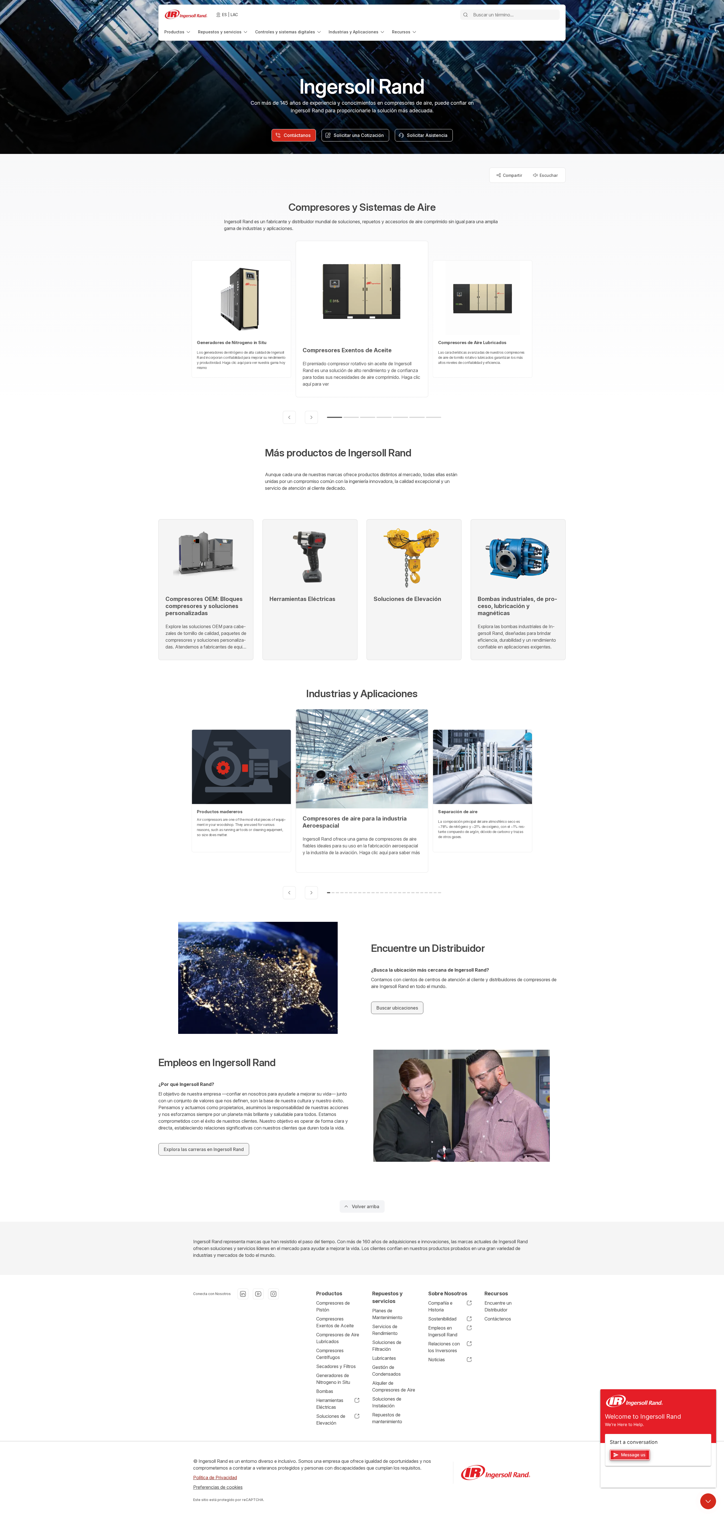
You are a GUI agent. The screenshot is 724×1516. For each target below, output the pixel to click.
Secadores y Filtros (336, 1366)
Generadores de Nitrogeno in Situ (333, 1379)
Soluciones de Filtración (386, 1345)
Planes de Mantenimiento (387, 1314)
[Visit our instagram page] (273, 1294)
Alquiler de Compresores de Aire (393, 1386)
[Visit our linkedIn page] (243, 1294)
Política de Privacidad (215, 1477)
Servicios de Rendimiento (385, 1330)
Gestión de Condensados (386, 1370)
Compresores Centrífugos (330, 1354)
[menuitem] (177, 32)
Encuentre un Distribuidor (498, 1306)
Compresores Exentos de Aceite (335, 1322)
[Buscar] (465, 15)
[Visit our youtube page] (258, 1294)
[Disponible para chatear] (708, 1501)
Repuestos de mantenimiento (387, 1418)
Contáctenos (497, 1319)
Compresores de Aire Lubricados (337, 1338)
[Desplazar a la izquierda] (289, 417)
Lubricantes (384, 1358)
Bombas (324, 1391)
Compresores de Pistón (333, 1306)
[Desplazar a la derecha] (311, 417)
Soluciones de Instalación (386, 1402)
